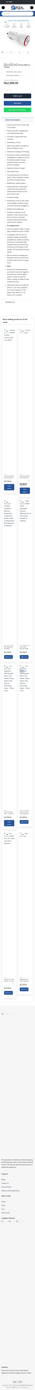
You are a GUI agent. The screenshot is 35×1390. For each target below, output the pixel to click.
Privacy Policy (6, 1187)
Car (17, 63)
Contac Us (5, 1183)
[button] (3, 7)
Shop (3, 1205)
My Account (5, 1213)
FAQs (3, 1179)
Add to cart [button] (8, 656)
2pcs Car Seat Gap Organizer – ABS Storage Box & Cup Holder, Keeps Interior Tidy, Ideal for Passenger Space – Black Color (25, 812)
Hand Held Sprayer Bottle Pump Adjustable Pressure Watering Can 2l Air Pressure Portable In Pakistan (25, 647)
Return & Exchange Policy (10, 1191)
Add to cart (17, 96)
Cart (2, 1209)
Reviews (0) (10, 302)
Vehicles (11, 63)
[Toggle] (3, 120)
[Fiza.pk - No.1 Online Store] (17, 7)
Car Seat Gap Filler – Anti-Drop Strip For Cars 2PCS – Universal (9, 812)
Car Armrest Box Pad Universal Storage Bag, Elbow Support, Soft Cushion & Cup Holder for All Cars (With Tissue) (25, 477)
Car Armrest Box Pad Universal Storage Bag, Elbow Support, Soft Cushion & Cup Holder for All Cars (9, 477)
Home (5, 63)
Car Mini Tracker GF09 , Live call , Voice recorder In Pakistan (9, 980)
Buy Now (17, 103)
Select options (9, 487)
